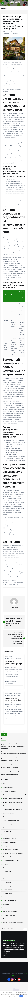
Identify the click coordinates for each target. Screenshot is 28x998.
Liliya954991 (7, 32)
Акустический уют (8, 787)
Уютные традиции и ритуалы (11, 911)
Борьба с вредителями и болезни (12, 798)
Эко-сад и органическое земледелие (13, 922)
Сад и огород (7, 886)
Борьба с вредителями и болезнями (13, 802)
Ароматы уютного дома (9, 791)
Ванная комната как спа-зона (11, 805)
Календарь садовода (9, 846)
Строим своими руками (9, 900)
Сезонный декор (7, 893)
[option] (14, 944)
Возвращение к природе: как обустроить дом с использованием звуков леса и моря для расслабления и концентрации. (14, 773)
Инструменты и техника (9, 838)
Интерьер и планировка (9, 842)
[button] (24, 929)
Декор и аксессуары (8, 824)
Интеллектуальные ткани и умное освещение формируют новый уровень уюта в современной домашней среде (13, 759)
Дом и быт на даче (8, 827)
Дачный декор (7, 816)
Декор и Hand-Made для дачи (11, 820)
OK (21, 996)
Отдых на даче (7, 871)
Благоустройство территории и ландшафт (14, 794)
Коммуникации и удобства (10, 849)
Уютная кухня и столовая (10, 908)
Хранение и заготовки (9, 915)
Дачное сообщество (8, 813)
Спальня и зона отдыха (9, 897)
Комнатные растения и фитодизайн (12, 853)
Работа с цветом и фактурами (11, 878)
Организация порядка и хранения (12, 867)
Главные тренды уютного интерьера (13, 809)
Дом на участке (15, 32)
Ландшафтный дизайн (9, 857)
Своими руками (7, 889)
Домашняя (3, 8)
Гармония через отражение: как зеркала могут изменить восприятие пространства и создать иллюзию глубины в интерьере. (14, 766)
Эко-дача (5, 919)
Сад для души (7, 882)
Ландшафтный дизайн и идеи (11, 860)
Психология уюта (8, 875)
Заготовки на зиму (8, 835)
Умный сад (6, 904)
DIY (4, 784)
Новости (5, 864)
